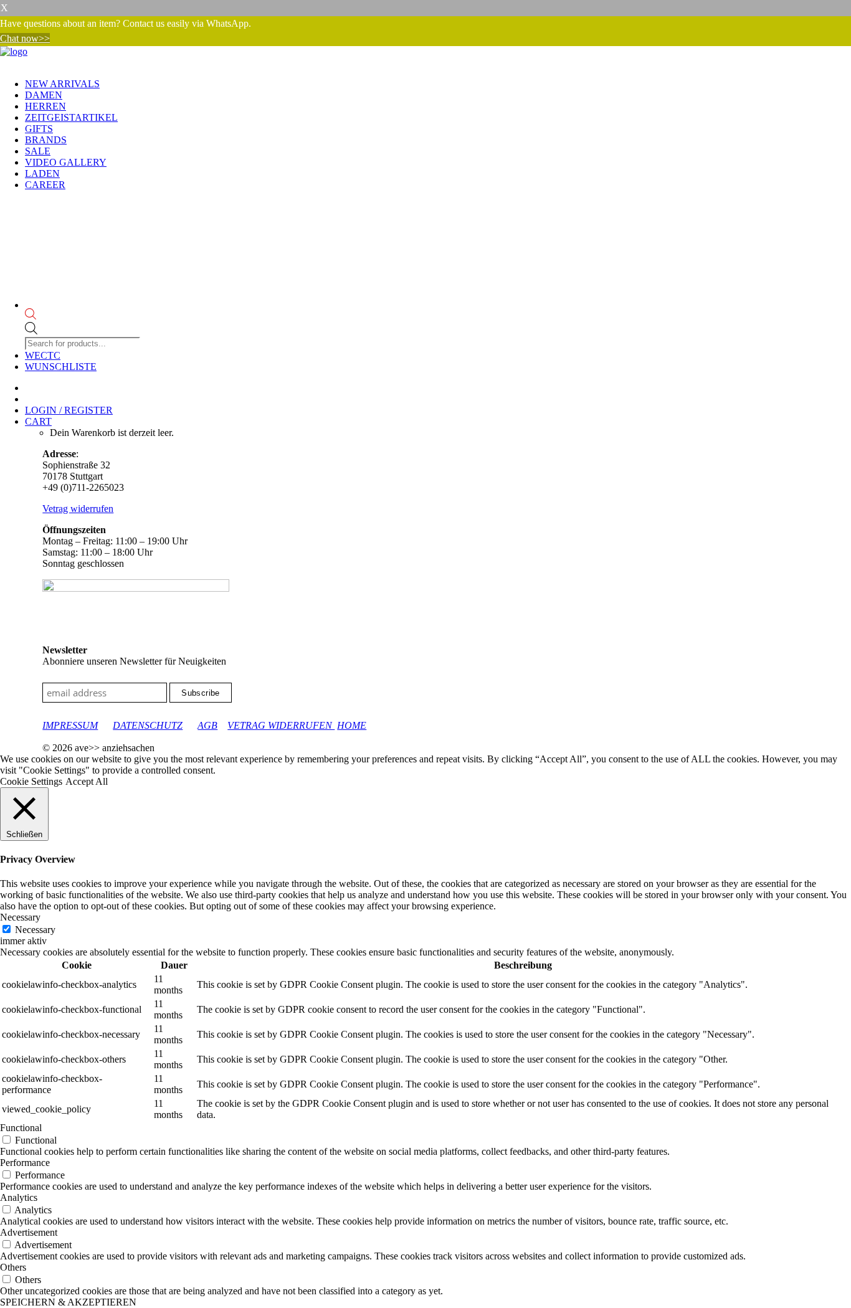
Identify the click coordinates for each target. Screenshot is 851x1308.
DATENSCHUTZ (148, 725)
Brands (46, 140)
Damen (43, 95)
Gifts (39, 128)
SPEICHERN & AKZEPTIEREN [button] (68, 1302)
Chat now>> (25, 38)
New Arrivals (62, 83)
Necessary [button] (20, 917)
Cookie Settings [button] (31, 781)
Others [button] (13, 1267)
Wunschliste (61, 366)
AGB (207, 725)
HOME (351, 725)
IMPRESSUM (70, 725)
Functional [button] (21, 1127)
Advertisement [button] (28, 1232)
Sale (37, 151)
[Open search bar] (84, 315)
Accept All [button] (86, 781)
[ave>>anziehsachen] (425, 57)
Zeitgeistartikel (71, 117)
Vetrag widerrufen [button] (77, 508)
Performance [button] (25, 1162)
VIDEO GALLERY (66, 162)
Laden (42, 173)
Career (45, 184)
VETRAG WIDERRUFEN (281, 725)
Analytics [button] (18, 1197)
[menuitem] (438, 84)
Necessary (35, 929)
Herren (45, 106)
